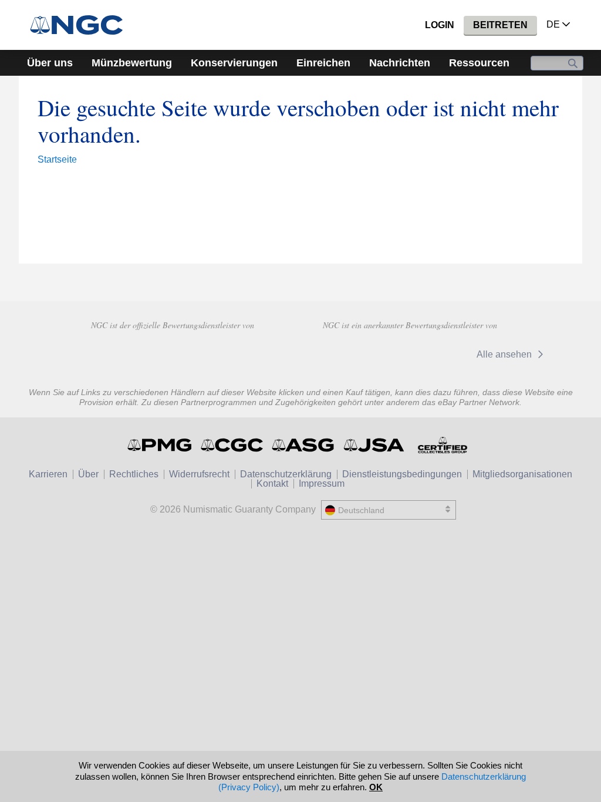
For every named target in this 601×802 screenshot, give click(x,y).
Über (88, 474)
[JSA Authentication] (374, 445)
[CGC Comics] (233, 445)
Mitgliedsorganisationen (522, 474)
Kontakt (272, 483)
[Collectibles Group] (442, 445)
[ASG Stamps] (304, 445)
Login (439, 25)
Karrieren (48, 474)
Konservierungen (234, 63)
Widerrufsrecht (199, 474)
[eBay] (352, 354)
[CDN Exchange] (428, 354)
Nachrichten (399, 63)
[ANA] (89, 353)
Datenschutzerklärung (286, 474)
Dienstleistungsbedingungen (402, 474)
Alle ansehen (505, 354)
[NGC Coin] (81, 25)
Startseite (57, 159)
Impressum (322, 483)
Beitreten (500, 25)
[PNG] (172, 353)
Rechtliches (133, 474)
